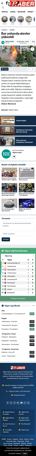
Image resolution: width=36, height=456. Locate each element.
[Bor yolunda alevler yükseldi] (18, 56)
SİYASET (30, 12)
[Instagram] (14, 402)
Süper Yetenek (7, 443)
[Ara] (3, 8)
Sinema (26, 439)
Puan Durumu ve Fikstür (9, 425)
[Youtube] (21, 402)
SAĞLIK (21, 445)
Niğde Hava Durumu (24, 413)
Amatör (9, 439)
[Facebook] (7, 402)
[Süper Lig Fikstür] (33, 306)
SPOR (5, 445)
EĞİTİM (10, 445)
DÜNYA (16, 445)
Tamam (24, 453)
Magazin (15, 439)
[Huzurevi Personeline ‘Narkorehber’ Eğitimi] (9, 172)
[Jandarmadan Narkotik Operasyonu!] (26, 172)
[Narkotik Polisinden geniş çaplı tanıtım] (9, 188)
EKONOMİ (21, 12)
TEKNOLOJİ (28, 445)
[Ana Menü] (2, 3)
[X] (11, 402)
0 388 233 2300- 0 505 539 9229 (19, 391)
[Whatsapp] (24, 402)
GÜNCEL (4, 12)
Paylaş (6, 69)
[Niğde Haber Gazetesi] (20, 3)
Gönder (6, 239)
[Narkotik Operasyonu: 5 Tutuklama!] (26, 188)
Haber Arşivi (25, 430)
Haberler (4, 30)
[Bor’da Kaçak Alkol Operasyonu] (9, 203)
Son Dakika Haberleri (7, 431)
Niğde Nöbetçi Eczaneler (9, 413)
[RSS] (28, 402)
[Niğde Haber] (6, 154)
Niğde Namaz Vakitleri (8, 419)
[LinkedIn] (18, 402)
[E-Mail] (14, 156)
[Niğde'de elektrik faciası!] (26, 203)
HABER (4, 439)
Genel (32, 439)
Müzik (27, 441)
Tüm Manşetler (26, 424)
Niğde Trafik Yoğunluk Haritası (24, 419)
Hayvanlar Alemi (11, 441)
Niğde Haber (17, 152)
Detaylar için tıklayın (18, 298)
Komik (21, 439)
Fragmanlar (20, 441)
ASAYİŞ (12, 12)
